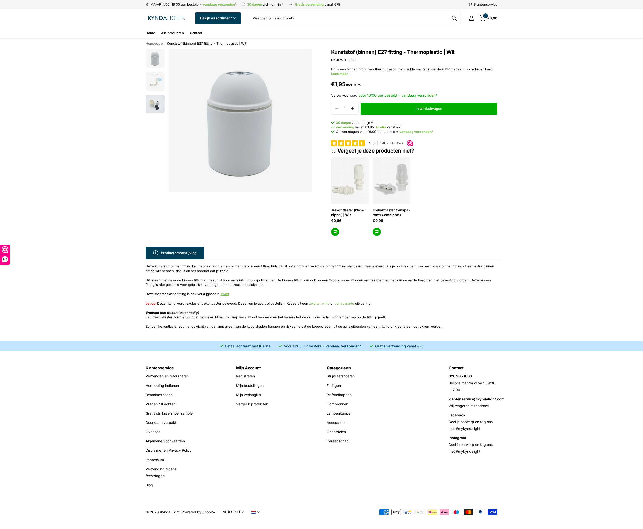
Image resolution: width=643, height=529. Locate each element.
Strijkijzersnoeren (341, 376)
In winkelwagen (429, 108)
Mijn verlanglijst (248, 395)
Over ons (153, 432)
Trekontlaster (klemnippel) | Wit (348, 212)
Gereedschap (338, 441)
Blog (149, 485)
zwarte (314, 303)
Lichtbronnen (337, 404)
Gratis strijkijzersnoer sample (169, 413)
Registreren (245, 376)
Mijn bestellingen (250, 385)
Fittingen (334, 385)
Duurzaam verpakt (161, 422)
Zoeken (454, 18)
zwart (225, 294)
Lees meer (339, 74)
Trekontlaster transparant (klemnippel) (391, 212)
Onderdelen (336, 432)
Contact (196, 33)
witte (325, 303)
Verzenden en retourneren (167, 376)
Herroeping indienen (162, 385)
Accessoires (336, 422)
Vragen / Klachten (160, 404)
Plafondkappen (339, 395)
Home (150, 33)
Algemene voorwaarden (165, 441)
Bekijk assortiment (216, 18)
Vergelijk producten (252, 404)
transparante (344, 303)
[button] (353, 109)
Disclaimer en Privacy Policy (169, 450)
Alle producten (172, 33)
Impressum (155, 460)
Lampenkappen (339, 413)
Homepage (154, 43)
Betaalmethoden (159, 395)
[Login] (471, 18)
